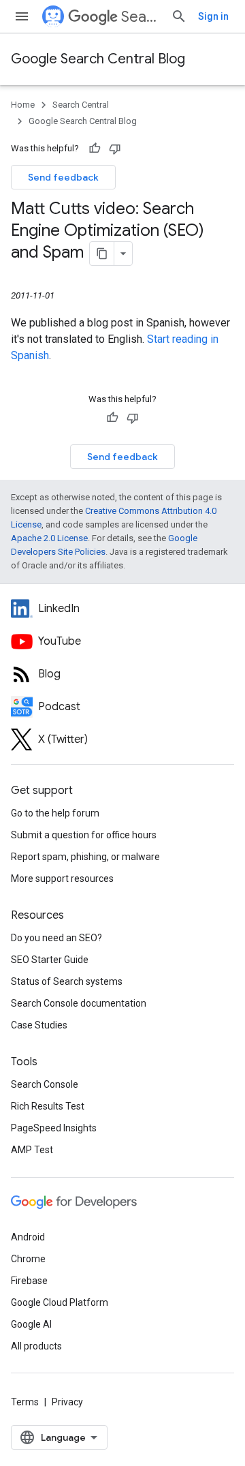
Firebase (29, 1280)
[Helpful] (94, 148)
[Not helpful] (115, 148)
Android (28, 1237)
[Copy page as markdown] (102, 253)
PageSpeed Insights (54, 1128)
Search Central (140, 16)
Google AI (31, 1324)
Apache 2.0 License (49, 538)
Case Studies (39, 1025)
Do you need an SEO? (56, 937)
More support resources (62, 878)
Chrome (28, 1258)
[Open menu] (21, 16)
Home (23, 105)
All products (36, 1346)
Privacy (67, 1401)
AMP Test (32, 1149)
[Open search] (179, 16)
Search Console (44, 1084)
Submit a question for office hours (84, 834)
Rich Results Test (47, 1106)
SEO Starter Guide (49, 959)
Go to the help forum (55, 813)
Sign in (213, 16)
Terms (25, 1401)
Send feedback (63, 177)
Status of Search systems (66, 981)
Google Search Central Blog (98, 58)
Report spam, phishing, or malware (85, 856)
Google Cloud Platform (59, 1302)
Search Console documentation (78, 1003)
